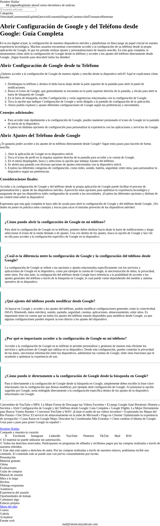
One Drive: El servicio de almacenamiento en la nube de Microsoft (57, 415)
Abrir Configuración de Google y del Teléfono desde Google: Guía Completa (60, 408)
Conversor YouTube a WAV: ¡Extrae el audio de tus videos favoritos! (79, 411)
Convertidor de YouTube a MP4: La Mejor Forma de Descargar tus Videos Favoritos (52, 404)
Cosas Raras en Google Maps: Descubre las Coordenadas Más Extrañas (64, 418)
